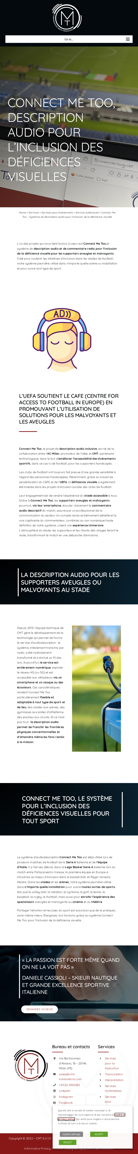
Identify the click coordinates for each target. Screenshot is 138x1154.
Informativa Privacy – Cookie (43, 1148)
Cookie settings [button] (71, 1134)
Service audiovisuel (87, 212)
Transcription (114, 1074)
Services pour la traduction (112, 1063)
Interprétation (114, 1080)
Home (22, 212)
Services (34, 212)
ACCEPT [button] (99, 1134)
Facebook (66, 1102)
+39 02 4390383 (69, 1085)
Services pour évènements (57, 212)
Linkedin (64, 1091)
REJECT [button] (67, 1142)
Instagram (66, 1096)
